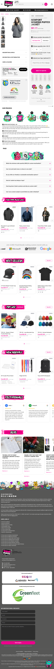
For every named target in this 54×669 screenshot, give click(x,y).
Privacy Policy (35, 651)
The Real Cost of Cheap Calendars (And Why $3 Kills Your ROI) (10, 456)
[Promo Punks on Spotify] (11, 496)
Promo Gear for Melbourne (7, 536)
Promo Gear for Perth (6, 541)
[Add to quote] (15, 232)
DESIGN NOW (23, 69)
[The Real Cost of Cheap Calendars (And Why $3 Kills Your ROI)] (11, 445)
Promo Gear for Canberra (7, 544)
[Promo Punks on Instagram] (3, 496)
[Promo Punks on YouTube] (9, 496)
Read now (4, 471)
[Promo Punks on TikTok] (5, 496)
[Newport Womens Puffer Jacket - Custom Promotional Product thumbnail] (3, 19)
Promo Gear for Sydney (6, 538)
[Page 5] (28, 238)
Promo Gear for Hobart (6, 545)
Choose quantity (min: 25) (41, 46)
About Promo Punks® (6, 527)
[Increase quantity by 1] (40, 49)
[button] (41, 31)
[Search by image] (43, 4)
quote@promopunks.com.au (42, 10)
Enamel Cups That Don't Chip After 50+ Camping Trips (32, 455)
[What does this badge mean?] (26, 80)
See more (26, 476)
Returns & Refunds (5, 523)
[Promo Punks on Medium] (15, 496)
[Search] (45, 4)
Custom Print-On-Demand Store (8, 530)
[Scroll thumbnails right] (3, 49)
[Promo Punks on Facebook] (1, 496)
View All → (49, 260)
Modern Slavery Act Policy (7, 524)
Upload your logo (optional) (41, 58)
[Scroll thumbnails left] (3, 16)
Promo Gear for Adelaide (7, 539)
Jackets (7, 14)
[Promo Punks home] (8, 4)
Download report (9, 97)
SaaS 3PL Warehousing (6, 532)
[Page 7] (31, 238)
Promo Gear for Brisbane (7, 535)
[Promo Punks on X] (7, 496)
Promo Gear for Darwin (6, 542)
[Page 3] (24, 238)
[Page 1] (21, 238)
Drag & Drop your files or (41, 62)
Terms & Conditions (6, 521)
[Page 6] (29, 238)
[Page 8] (33, 238)
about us (14, 515)
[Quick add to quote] (16, 384)
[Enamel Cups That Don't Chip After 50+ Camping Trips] (33, 445)
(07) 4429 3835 (27, 10)
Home (2, 14)
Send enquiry (18, 642)
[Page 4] (26, 238)
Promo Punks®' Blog (6, 529)
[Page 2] (23, 238)
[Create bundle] (12, 232)
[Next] (52, 220)
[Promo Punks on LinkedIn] (13, 496)
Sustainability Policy (6, 526)
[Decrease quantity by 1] (32, 49)
